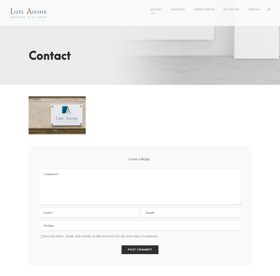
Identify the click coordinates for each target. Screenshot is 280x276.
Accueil (156, 9)
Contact (254, 9)
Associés (178, 9)
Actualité (231, 9)
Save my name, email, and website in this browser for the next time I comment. (100, 236)
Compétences (204, 9)
